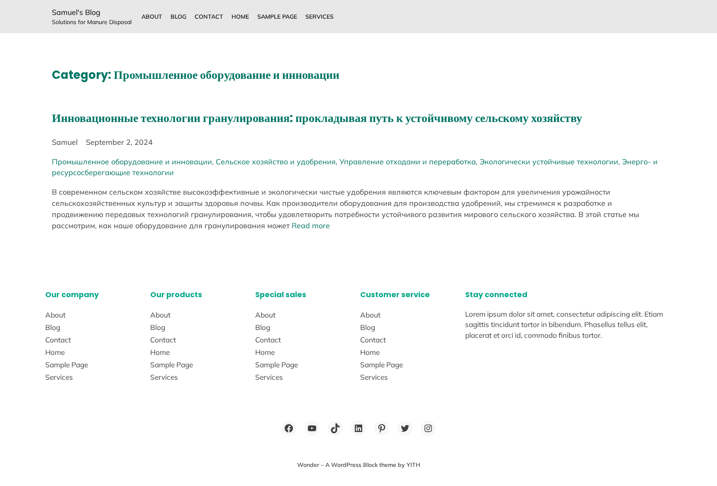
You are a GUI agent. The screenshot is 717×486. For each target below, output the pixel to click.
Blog (178, 16)
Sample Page (277, 16)
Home (240, 16)
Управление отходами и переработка (407, 161)
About (151, 16)
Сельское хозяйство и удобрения (276, 161)
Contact (209, 16)
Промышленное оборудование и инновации (132, 161)
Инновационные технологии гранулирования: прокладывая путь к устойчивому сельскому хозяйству (317, 118)
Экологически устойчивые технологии (549, 161)
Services (319, 16)
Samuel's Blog (76, 12)
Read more (311, 225)
